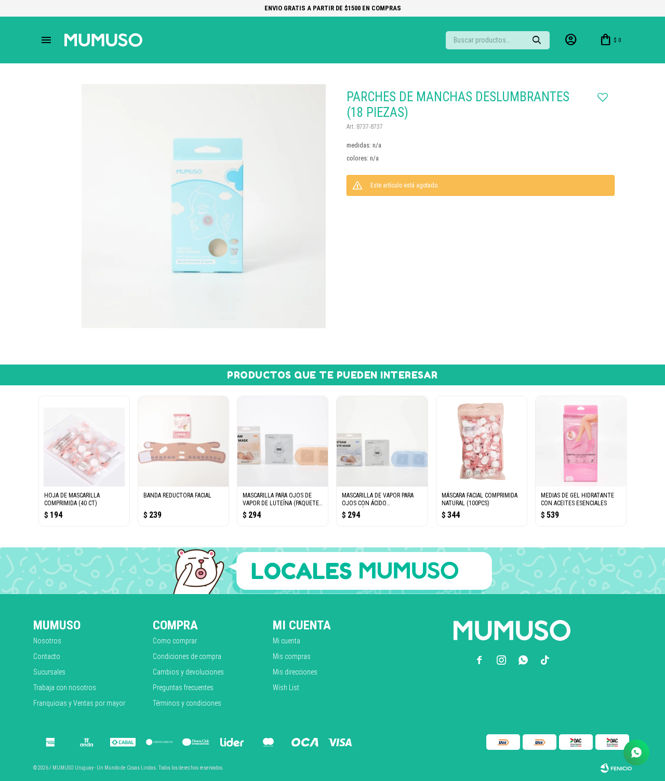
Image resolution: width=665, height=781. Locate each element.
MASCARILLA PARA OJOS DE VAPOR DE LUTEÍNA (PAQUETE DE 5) (281, 499)
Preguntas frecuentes (183, 687)
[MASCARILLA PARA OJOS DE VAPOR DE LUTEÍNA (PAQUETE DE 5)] (282, 441)
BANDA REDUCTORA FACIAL (177, 495)
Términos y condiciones (187, 703)
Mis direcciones (295, 672)
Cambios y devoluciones (188, 672)
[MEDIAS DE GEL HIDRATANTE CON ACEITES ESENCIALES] (581, 441)
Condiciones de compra (187, 656)
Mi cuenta (286, 641)
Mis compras (292, 656)
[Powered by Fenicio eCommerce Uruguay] (616, 768)
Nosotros (47, 641)
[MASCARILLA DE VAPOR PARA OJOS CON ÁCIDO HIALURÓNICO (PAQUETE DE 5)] (382, 441)
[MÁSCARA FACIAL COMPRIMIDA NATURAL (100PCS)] (481, 441)
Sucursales (49, 672)
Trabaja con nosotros (64, 687)
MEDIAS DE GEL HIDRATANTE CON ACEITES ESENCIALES (577, 499)
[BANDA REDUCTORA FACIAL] (183, 441)
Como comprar (175, 641)
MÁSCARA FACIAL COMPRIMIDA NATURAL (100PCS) (479, 499)
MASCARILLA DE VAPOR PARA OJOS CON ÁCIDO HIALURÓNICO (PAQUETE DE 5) (381, 499)
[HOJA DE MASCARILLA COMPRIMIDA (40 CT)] (84, 441)
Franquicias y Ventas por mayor (79, 703)
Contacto (46, 656)
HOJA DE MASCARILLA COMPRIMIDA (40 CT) (72, 499)
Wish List (286, 687)
